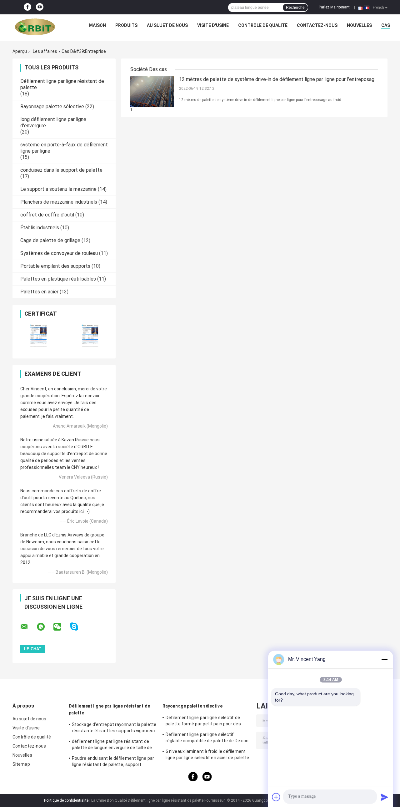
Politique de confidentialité (66, 800)
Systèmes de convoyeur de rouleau (59, 253)
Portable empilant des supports (55, 266)
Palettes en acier (39, 292)
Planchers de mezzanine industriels (58, 202)
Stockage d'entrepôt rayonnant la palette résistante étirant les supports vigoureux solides (114, 728)
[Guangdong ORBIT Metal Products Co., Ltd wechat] (61, 627)
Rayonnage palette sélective (52, 106)
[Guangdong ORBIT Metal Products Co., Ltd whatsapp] (44, 627)
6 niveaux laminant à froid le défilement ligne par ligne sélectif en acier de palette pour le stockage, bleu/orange (207, 755)
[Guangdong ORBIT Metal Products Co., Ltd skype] (78, 627)
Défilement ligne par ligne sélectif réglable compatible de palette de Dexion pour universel (207, 738)
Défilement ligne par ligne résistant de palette (109, 709)
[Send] (384, 797)
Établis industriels (39, 228)
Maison (97, 25)
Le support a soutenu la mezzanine (58, 189)
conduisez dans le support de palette (61, 170)
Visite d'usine (213, 25)
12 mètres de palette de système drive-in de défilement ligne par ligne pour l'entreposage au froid (278, 79)
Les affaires (45, 51)
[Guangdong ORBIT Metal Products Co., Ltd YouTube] (39, 7)
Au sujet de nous (167, 25)
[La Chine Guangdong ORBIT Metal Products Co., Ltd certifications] (38, 335)
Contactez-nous (317, 25)
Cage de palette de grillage (50, 240)
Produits (126, 25)
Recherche (295, 7)
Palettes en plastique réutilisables (58, 279)
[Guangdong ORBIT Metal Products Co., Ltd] (35, 27)
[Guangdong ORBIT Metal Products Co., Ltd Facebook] (27, 7)
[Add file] (276, 797)
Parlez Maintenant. (335, 7)
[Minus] (384, 659)
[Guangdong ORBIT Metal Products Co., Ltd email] (28, 627)
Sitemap (21, 764)
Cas (385, 25)
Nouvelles (359, 25)
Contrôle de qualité (263, 25)
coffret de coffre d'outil (47, 215)
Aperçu (19, 51)
